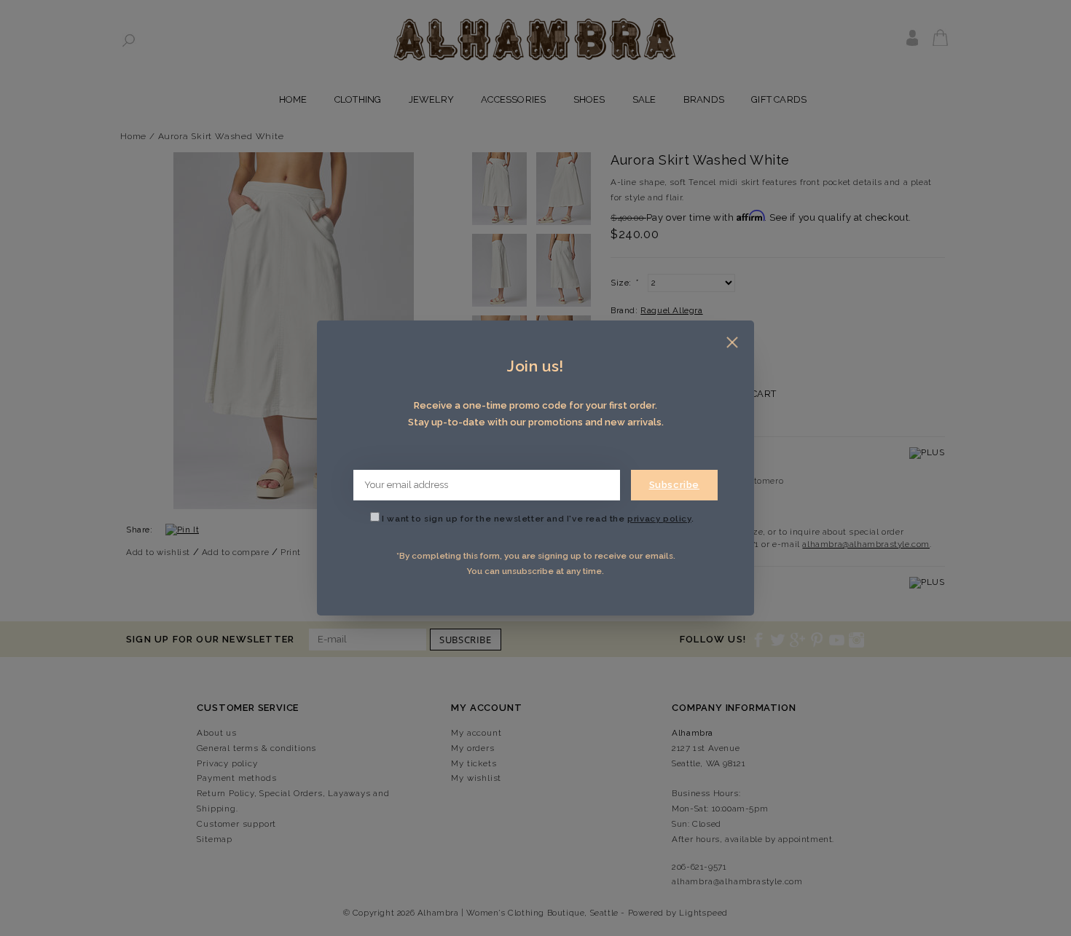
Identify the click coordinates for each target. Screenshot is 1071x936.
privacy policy (659, 519)
